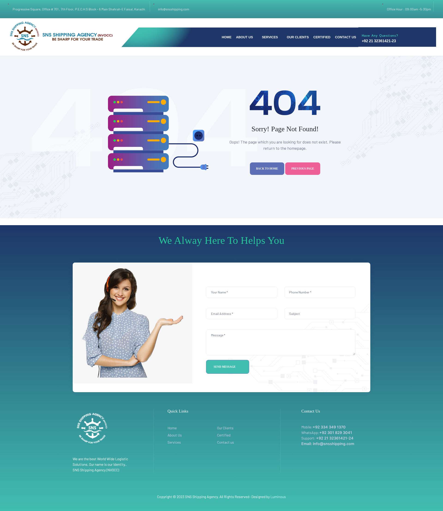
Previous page (302, 168)
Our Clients (225, 428)
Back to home (267, 168)
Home (172, 428)
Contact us (225, 442)
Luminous (278, 496)
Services (174, 442)
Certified (223, 435)
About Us (175, 435)
